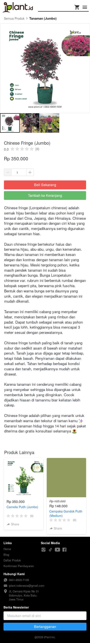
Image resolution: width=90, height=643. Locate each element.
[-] (43, 549)
